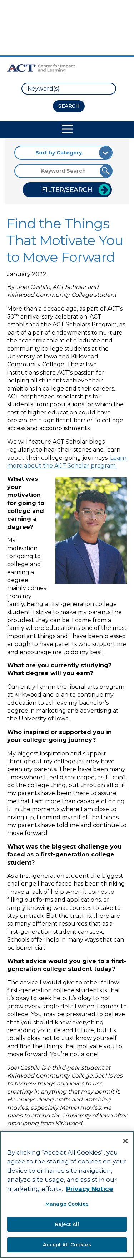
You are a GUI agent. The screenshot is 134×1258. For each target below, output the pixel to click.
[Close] (125, 1141)
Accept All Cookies (67, 1244)
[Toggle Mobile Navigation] (67, 129)
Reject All (67, 1224)
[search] (68, 89)
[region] (67, 1194)
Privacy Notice (89, 1188)
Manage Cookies (67, 1204)
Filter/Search (67, 190)
